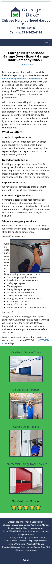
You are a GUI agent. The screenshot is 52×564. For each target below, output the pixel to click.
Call (27, 560)
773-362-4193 (32, 32)
